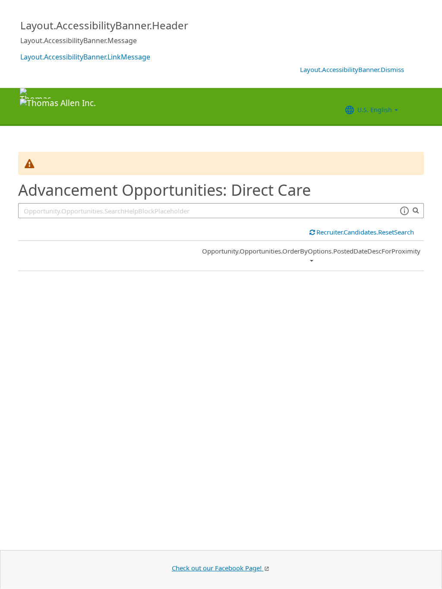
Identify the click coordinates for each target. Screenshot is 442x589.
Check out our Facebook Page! (217, 568)
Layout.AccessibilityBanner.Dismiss (352, 69)
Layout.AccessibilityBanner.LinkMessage (85, 57)
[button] (404, 211)
